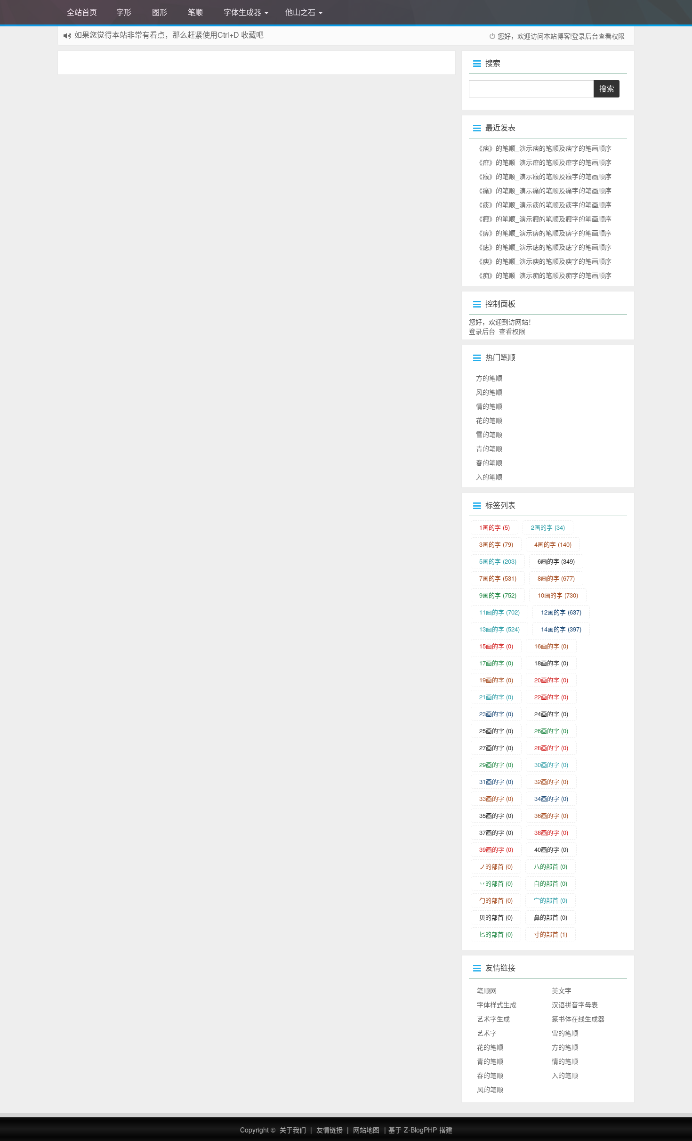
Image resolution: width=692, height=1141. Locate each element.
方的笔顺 (489, 377)
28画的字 (551, 747)
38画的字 (551, 832)
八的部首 (550, 866)
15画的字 (496, 645)
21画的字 (496, 696)
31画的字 (496, 781)
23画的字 (496, 713)
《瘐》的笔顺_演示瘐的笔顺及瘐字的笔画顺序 (544, 261)
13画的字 (499, 628)
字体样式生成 (496, 1004)
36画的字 (551, 815)
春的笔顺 (489, 462)
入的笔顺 (489, 476)
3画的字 (496, 544)
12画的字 (561, 611)
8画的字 (556, 578)
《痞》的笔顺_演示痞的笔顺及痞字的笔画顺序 (544, 148)
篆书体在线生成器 (578, 1018)
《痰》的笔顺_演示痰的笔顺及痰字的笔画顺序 (544, 204)
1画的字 (494, 527)
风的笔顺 (489, 392)
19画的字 (496, 679)
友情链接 (329, 1129)
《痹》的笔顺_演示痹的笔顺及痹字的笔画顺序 (544, 232)
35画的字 (496, 815)
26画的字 (551, 730)
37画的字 (496, 832)
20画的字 (551, 679)
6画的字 (556, 561)
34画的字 (551, 798)
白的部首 (550, 883)
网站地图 (366, 1129)
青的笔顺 (489, 448)
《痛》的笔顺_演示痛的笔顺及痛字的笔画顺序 (544, 190)
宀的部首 (550, 900)
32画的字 (551, 781)
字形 (123, 12)
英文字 (561, 990)
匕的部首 (496, 934)
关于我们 (293, 1129)
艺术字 (487, 1032)
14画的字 (561, 628)
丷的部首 (496, 883)
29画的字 (496, 764)
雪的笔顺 (489, 434)
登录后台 (585, 35)
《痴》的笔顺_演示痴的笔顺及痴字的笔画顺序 (544, 275)
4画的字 (552, 544)
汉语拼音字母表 (575, 1004)
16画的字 (551, 645)
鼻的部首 (550, 917)
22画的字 (551, 696)
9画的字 (497, 595)
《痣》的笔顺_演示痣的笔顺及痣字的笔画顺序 (544, 246)
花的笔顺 (489, 420)
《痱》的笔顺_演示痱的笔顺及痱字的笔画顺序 (544, 162)
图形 (159, 12)
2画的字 (548, 527)
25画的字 (496, 730)
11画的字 (499, 611)
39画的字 (496, 849)
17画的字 (496, 662)
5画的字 (497, 561)
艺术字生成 (493, 1018)
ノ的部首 (496, 866)
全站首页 (82, 12)
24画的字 (551, 713)
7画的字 (497, 578)
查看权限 (611, 35)
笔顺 (195, 12)
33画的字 (496, 798)
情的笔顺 (489, 406)
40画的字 (551, 849)
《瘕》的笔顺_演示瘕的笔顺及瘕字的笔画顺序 (544, 218)
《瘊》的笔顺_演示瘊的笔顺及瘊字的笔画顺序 (544, 176)
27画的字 (496, 747)
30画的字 (551, 764)
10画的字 (558, 595)
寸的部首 (550, 934)
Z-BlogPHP (420, 1129)
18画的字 (551, 662)
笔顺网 (487, 990)
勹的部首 (496, 900)
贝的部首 (496, 917)
